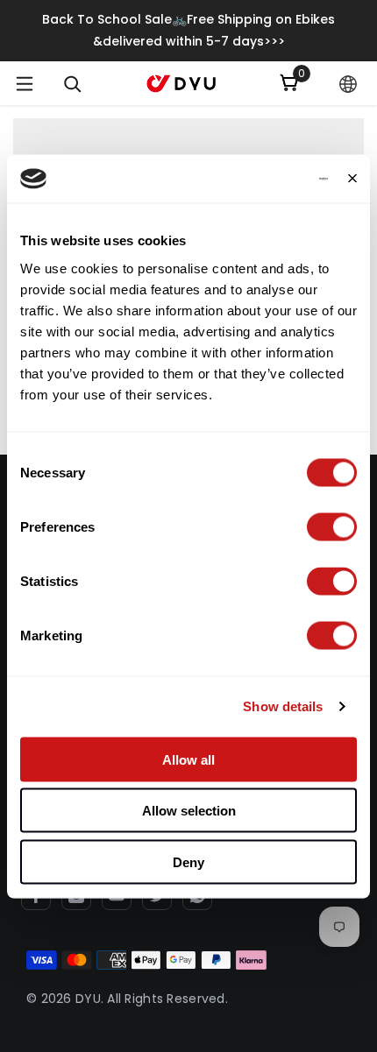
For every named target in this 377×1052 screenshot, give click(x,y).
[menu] (24, 83)
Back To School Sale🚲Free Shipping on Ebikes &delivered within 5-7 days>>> (188, 30)
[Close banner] (352, 178)
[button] (348, 84)
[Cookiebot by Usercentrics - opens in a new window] (251, 178)
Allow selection (189, 810)
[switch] (332, 526)
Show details (283, 706)
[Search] (72, 84)
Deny (188, 861)
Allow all (188, 759)
